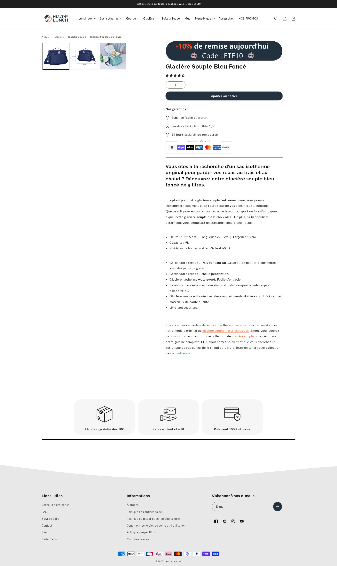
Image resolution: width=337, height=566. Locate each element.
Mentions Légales (138, 539)
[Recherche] (276, 18)
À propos (133, 504)
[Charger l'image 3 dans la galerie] (113, 56)
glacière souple (225, 330)
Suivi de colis (50, 518)
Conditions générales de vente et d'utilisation (156, 525)
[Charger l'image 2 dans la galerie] (84, 56)
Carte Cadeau (50, 539)
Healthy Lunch (172, 561)
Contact (47, 525)
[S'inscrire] (277, 506)
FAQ (44, 511)
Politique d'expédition (141, 532)
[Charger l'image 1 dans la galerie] (56, 56)
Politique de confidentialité (144, 511)
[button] (176, 75)
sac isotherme (180, 353)
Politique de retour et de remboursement (153, 518)
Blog (44, 532)
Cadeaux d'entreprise (55, 504)
